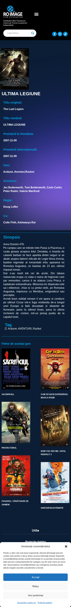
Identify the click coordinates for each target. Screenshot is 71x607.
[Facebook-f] (54, 34)
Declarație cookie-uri (26, 603)
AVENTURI (25, 328)
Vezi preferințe (35, 595)
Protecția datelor (44, 603)
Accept (35, 577)
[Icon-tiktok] (65, 34)
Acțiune (12, 328)
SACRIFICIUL (8, 394)
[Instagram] (60, 34)
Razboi (37, 328)
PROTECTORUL (9, 448)
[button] (66, 546)
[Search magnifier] (32, 33)
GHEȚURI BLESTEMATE (52, 508)
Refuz (35, 586)
